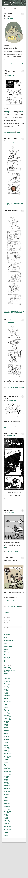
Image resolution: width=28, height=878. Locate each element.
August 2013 (6, 703)
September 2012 (7, 719)
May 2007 (6, 817)
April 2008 (6, 800)
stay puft (21, 388)
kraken (22, 63)
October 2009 (7, 773)
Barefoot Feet (7, 667)
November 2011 (7, 735)
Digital (12, 63)
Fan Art (12, 202)
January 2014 (7, 696)
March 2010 (6, 765)
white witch (19, 312)
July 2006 (6, 832)
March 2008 (6, 802)
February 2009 (7, 785)
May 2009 (6, 780)
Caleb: (11, 600)
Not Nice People (9, 510)
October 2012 (7, 718)
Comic (9, 63)
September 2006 (7, 829)
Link (5, 651)
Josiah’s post (18, 420)
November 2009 (7, 771)
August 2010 (6, 757)
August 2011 (6, 739)
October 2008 (7, 791)
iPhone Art (6, 649)
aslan (8, 203)
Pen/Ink (5, 655)
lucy (12, 388)
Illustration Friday (8, 646)
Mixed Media (6, 652)
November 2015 (7, 681)
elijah (10, 608)
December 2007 (7, 806)
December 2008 (7, 788)
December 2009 (7, 770)
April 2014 (6, 693)
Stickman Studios (8, 671)
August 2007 (6, 812)
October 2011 (7, 736)
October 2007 (7, 809)
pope (21, 426)
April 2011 (6, 745)
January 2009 (7, 786)
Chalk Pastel (6, 636)
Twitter (7, 623)
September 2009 (7, 774)
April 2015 (6, 683)
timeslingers (12, 132)
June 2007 (6, 815)
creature (19, 63)
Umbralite (6, 673)
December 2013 (7, 698)
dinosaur (22, 131)
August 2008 (6, 794)
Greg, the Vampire (10, 433)
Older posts (7, 612)
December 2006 (7, 825)
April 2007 (6, 818)
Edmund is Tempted (11, 211)
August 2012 (6, 721)
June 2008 (6, 797)
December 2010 (7, 751)
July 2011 (6, 741)
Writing (5, 661)
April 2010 (6, 764)
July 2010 (6, 759)
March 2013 (6, 710)
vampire (18, 502)
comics (21, 111)
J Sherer (7, 111)
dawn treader (12, 203)
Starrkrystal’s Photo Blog (9, 670)
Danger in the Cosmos (8, 15)
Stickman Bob (7, 657)
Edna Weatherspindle (8, 640)
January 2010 (7, 768)
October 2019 (7, 678)
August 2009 (6, 776)
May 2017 (6, 680)
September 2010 (7, 756)
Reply (16, 608)
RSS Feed (8, 620)
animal (18, 131)
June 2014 (6, 690)
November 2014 (7, 686)
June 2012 (6, 724)
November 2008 (7, 790)
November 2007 (7, 808)
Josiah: (11, 602)
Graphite (16, 202)
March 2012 (6, 729)
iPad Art (5, 648)
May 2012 (6, 726)
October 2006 (7, 828)
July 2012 (6, 722)
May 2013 (6, 707)
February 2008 (7, 803)
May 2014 (6, 692)
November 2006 (7, 826)
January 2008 (7, 805)
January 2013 (7, 713)
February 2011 (7, 748)
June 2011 (6, 742)
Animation (6, 633)
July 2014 (6, 689)
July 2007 (6, 814)
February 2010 (7, 767)
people (5, 65)
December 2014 (7, 684)
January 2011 (7, 750)
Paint (5, 654)
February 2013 (7, 712)
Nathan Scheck (16, 840)
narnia (22, 203)
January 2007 (7, 823)
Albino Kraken (9, 2)
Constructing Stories (8, 668)
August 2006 (6, 831)
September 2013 (7, 701)
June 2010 (6, 761)
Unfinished (6, 658)
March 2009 (6, 783)
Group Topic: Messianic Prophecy (11, 558)
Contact (8, 617)
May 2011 (6, 744)
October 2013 (7, 700)
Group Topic (16, 606)
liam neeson (17, 203)
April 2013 (6, 709)
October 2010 (7, 754)
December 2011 (7, 733)
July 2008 (6, 796)
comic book (6, 608)
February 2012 (7, 730)
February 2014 (7, 695)
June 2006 (6, 834)
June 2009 (6, 779)
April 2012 (6, 727)
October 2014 (7, 687)
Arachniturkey (7, 634)
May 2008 (6, 799)
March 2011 (6, 747)
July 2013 (6, 704)
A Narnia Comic (9, 320)
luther (18, 426)
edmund (8, 312)
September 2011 (7, 738)
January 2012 (7, 732)
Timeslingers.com (12, 112)
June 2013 (6, 706)
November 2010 (7, 753)
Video (5, 660)
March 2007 (6, 820)
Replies (9, 65)
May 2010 (6, 762)
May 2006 (6, 835)
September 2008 (7, 793)
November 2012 (7, 716)
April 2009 (6, 782)
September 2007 (7, 811)
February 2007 (7, 821)
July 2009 (6, 777)
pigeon (8, 132)
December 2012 (7, 715)
